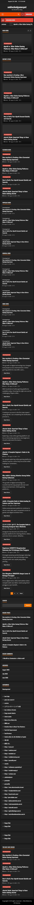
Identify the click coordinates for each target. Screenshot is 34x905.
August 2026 (5, 670)
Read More (7, 373)
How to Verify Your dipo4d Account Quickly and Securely (17, 117)
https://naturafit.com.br (11, 807)
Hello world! (21, 658)
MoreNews (26, 901)
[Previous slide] (28, 31)
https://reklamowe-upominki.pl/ (13, 767)
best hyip (6, 696)
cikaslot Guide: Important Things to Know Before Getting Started (16, 138)
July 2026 (5, 674)
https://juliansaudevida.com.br (12, 801)
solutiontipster (8, 777)
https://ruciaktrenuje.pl (10, 770)
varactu (6, 764)
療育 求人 (7, 744)
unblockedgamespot (17, 7)
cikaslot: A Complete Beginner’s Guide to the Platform (16, 453)
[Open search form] (18, 14)
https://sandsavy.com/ (10, 750)
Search (4, 601)
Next (21, 593)
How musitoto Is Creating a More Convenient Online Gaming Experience (15, 76)
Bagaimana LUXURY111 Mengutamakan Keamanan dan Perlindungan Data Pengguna (15, 549)
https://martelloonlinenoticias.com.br (14, 814)
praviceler (7, 781)
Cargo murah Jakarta (10, 713)
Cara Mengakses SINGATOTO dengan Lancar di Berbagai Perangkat (16, 574)
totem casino (7, 717)
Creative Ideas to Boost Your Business (14, 727)
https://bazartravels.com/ (11, 794)
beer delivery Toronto (10, 710)
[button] (2, 14)
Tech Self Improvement (10, 730)
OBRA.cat (6, 723)
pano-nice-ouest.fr (9, 700)
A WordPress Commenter (9, 658)
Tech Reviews (8, 733)
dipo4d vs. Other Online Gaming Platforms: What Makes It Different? (16, 47)
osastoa (6, 703)
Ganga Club (7, 823)
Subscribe (29, 14)
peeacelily (7, 784)
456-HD (6, 740)
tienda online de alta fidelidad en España (15, 737)
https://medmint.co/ (10, 754)
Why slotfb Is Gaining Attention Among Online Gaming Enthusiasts (16, 476)
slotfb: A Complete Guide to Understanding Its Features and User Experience (16, 502)
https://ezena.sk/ (9, 747)
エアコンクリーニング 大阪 (12, 706)
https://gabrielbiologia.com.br (12, 811)
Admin (6, 51)
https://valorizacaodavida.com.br (13, 804)
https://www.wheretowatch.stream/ (14, 787)
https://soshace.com (10, 774)
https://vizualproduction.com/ (12, 791)
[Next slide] (30, 31)
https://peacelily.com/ (10, 760)
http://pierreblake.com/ (11, 797)
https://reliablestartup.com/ (12, 757)
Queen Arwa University (10, 720)
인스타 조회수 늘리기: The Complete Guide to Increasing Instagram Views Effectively (16, 525)
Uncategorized (7, 43)
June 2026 (5, 678)
